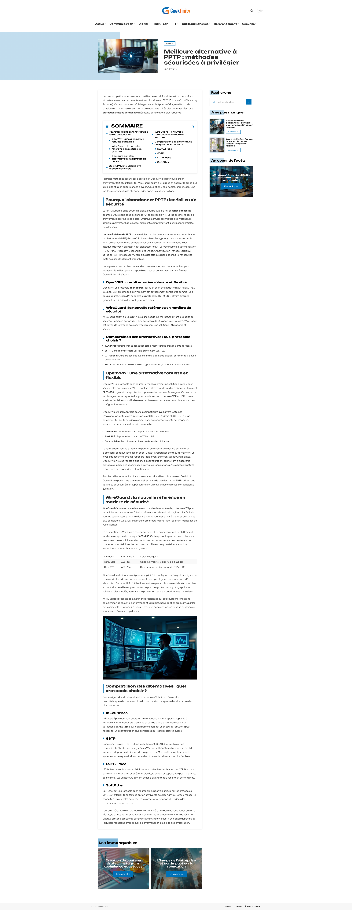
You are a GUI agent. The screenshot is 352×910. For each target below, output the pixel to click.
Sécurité (170, 43)
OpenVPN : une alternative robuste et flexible (128, 140)
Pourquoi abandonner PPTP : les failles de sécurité (128, 133)
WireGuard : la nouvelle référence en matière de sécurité (127, 149)
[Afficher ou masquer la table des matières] (168, 126)
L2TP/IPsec (164, 157)
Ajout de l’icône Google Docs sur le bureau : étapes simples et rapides (239, 142)
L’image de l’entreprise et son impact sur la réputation (176, 863)
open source (136, 287)
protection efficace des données (121, 112)
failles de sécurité (181, 210)
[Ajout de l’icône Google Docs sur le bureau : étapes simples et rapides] (217, 145)
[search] (251, 10)
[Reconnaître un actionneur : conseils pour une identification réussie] (217, 126)
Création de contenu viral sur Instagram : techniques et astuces (123, 863)
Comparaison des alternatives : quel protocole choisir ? (129, 159)
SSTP (160, 153)
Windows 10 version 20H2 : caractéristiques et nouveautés (231, 177)
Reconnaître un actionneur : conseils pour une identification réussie (239, 123)
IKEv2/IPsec (164, 149)
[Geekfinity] (176, 10)
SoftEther (163, 162)
